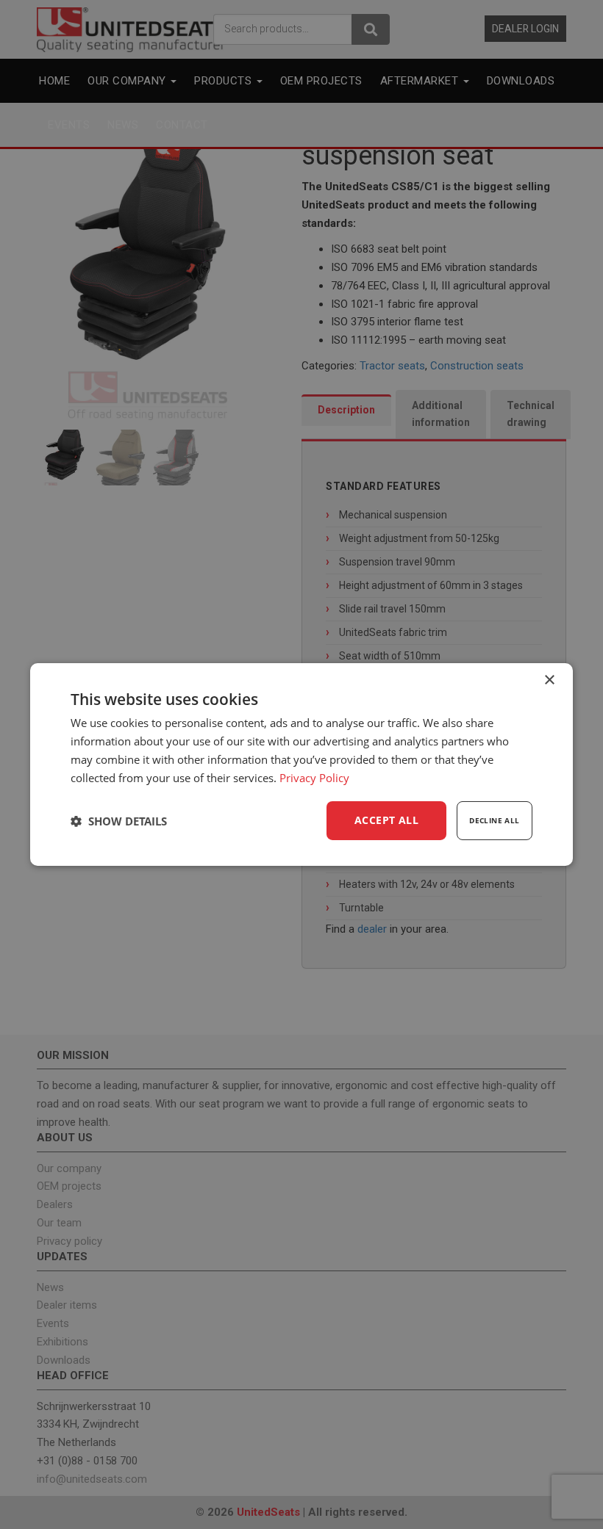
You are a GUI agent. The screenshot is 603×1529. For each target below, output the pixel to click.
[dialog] (301, 764)
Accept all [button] (386, 820)
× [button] (548, 680)
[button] (119, 821)
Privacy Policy (314, 777)
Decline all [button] (494, 820)
